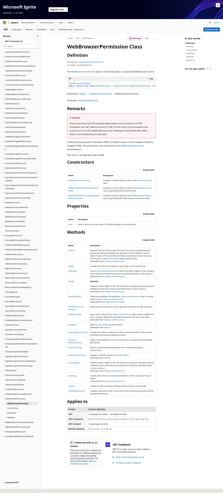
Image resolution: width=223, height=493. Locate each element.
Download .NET (211, 29)
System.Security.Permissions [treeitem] (17, 52)
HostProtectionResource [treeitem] (15, 132)
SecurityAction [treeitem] (11, 292)
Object (82, 93)
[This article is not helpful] (210, 69)
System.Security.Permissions (91, 62)
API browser (88, 38)
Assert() (71, 250)
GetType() (72, 324)
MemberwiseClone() (76, 355)
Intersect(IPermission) (77, 332)
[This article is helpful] (207, 69)
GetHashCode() (74, 314)
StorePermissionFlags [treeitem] (14, 334)
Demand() (72, 271)
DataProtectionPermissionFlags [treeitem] (18, 71)
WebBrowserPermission (83, 71)
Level (70, 224)
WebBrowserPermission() (79, 180)
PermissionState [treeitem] (12, 231)
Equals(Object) (74, 296)
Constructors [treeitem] (12, 408)
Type (100, 324)
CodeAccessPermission (100, 93)
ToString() (72, 375)
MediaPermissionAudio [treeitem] (15, 212)
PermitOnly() (73, 362)
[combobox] (20, 41)
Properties (190, 53)
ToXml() (71, 386)
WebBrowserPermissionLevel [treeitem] (17, 427)
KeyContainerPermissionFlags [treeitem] (18, 198)
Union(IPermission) (76, 391)
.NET (78, 38)
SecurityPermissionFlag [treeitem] (15, 311)
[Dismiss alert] (218, 5)
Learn (70, 38)
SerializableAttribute (88, 100)
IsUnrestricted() (75, 347)
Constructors (191, 50)
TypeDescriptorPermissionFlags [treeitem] (18, 366)
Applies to (190, 60)
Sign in (217, 22)
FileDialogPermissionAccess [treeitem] (17, 94)
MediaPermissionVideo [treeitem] (15, 221)
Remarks (190, 46)
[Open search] (210, 22)
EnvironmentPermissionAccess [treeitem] (18, 80)
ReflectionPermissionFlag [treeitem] (16, 264)
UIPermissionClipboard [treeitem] (15, 380)
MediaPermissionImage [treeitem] (15, 216)
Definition (190, 43)
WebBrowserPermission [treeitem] (18, 403)
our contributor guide (83, 462)
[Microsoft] (4, 22)
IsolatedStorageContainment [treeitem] (17, 136)
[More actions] (153, 38)
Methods (190, 56)
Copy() (71, 266)
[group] (111, 85)
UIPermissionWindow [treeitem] (14, 384)
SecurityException (105, 271)
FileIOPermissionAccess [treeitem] (15, 108)
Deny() (71, 281)
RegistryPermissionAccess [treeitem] (16, 273)
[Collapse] (38, 36)
